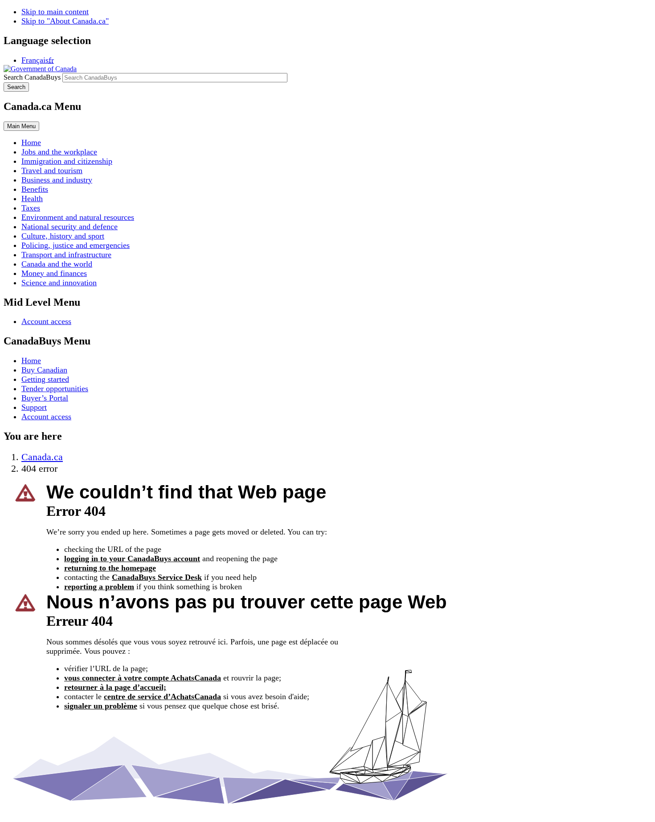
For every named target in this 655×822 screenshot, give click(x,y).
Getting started (45, 379)
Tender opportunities (54, 388)
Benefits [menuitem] (34, 189)
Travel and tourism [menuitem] (51, 170)
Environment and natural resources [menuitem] (77, 217)
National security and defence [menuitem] (69, 226)
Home (31, 360)
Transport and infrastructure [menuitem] (66, 254)
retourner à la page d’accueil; (115, 687)
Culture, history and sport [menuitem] (62, 235)
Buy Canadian (44, 369)
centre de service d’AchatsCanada (162, 696)
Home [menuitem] (31, 142)
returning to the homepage (110, 567)
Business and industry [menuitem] (56, 179)
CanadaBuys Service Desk (157, 577)
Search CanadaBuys (32, 77)
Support (34, 407)
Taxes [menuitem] (30, 207)
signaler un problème (100, 705)
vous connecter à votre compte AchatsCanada (142, 677)
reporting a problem (99, 586)
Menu (21, 126)
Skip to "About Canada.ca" (65, 20)
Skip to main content (55, 11)
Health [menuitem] (32, 198)
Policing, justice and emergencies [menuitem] (75, 245)
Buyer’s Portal (44, 397)
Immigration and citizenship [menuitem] (66, 161)
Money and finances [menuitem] (54, 273)
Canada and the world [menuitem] (56, 263)
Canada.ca (42, 456)
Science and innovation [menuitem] (59, 282)
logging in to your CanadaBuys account (132, 558)
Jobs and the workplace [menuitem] (59, 151)
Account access (46, 321)
